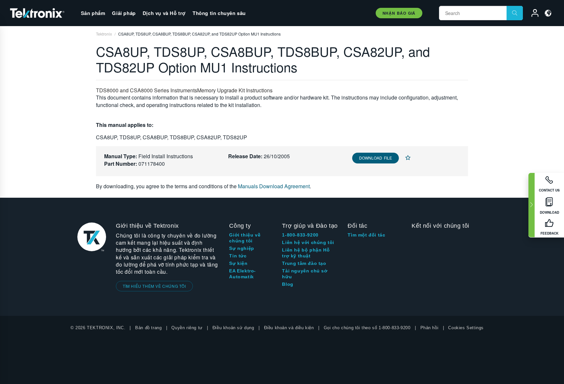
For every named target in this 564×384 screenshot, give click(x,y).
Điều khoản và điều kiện (289, 327)
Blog (287, 284)
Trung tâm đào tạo (304, 263)
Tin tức (237, 255)
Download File (375, 158)
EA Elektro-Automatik (242, 273)
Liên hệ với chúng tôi (308, 242)
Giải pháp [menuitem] (123, 13)
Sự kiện (238, 263)
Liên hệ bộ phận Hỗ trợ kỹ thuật (306, 252)
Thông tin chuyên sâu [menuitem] (219, 13)
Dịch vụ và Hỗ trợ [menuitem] (164, 13)
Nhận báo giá (399, 13)
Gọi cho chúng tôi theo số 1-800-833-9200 (367, 327)
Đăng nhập (532, 14)
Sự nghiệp (241, 248)
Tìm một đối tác (366, 235)
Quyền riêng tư (186, 327)
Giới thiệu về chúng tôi (244, 237)
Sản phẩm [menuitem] (93, 13)
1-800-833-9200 (300, 235)
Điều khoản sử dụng (233, 327)
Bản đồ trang (148, 327)
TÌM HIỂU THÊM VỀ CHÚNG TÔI (154, 286)
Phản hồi (429, 327)
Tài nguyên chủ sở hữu (304, 273)
